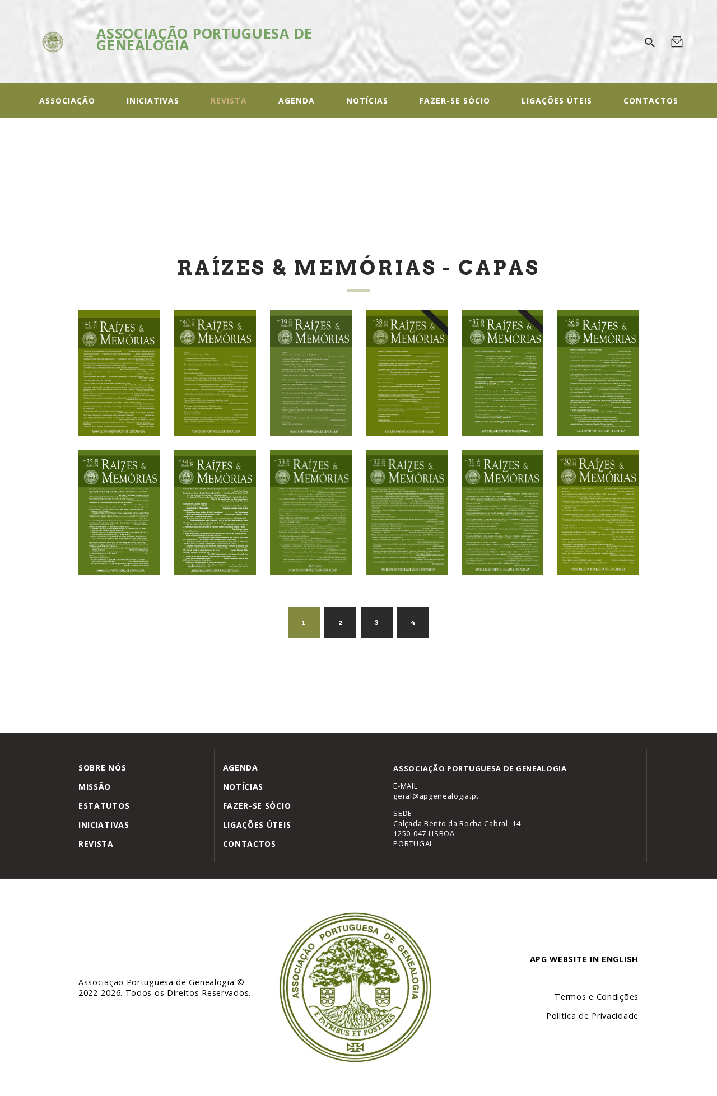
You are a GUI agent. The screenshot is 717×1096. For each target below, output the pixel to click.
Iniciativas (103, 824)
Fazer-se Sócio (257, 805)
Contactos (249, 843)
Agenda (240, 767)
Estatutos (103, 805)
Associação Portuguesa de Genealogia (157, 982)
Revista (96, 843)
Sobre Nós (102, 767)
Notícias (243, 786)
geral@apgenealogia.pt (436, 796)
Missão (94, 786)
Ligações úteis (257, 824)
